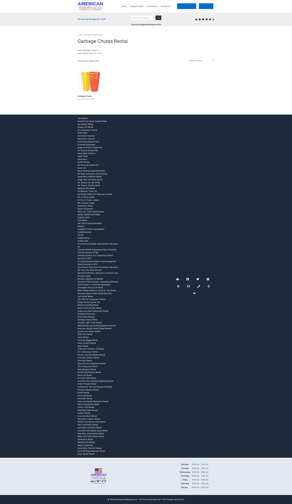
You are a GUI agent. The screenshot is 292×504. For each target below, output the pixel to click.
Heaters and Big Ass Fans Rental (92, 422)
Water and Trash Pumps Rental (91, 211)
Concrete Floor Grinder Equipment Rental (95, 381)
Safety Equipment (85, 209)
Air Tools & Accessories (88, 150)
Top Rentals (83, 118)
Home (124, 6)
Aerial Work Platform (86, 153)
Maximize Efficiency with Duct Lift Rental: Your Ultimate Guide (98, 274)
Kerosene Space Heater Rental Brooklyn (95, 293)
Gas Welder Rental (85, 124)
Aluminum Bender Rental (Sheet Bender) (95, 328)
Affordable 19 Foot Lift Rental (90, 287)
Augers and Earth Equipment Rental (93, 311)
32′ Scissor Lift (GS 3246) (89, 182)
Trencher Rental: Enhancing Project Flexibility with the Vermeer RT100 (97, 251)
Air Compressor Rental (87, 130)
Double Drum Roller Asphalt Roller (92, 121)
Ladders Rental (84, 413)
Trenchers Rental (85, 360)
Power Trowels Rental (87, 384)
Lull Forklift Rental (85, 296)
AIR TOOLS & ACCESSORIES (90, 223)
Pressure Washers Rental (88, 390)
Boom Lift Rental (85, 375)
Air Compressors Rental (88, 352)
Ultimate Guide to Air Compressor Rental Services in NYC (95, 257)
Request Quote (136, 6)
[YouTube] (203, 19)
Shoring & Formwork (86, 314)
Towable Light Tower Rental (90, 322)
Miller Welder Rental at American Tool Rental (97, 290)
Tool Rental (82, 220)
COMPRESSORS (84, 232)
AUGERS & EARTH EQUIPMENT (91, 229)
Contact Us (166, 6)
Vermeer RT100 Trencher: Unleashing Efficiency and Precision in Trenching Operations (98, 283)
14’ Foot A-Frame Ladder (88, 200)
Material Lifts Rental (86, 188)
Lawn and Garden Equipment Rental (93, 401)
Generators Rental (85, 206)
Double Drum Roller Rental (89, 331)
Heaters (81, 226)
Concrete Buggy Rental (88, 340)
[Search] (158, 18)
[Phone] (198, 286)
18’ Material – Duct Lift (87, 191)
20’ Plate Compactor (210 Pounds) (92, 174)
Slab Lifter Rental (85, 334)
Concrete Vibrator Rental (88, 357)
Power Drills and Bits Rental (89, 308)
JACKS (80, 235)
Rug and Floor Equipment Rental (91, 363)
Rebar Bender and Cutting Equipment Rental (97, 325)
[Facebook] (207, 19)
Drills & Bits (82, 133)
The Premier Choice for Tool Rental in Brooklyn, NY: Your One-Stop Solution (98, 268)
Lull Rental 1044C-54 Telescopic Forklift (95, 194)
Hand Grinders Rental (87, 343)
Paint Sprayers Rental (87, 369)
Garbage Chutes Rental (88, 319)
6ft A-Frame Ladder (86, 197)
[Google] (196, 19)
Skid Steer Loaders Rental (89, 419)
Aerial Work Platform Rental (89, 176)
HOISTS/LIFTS (84, 217)
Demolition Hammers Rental (90, 427)
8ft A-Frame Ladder (86, 203)
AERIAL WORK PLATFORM (89, 214)
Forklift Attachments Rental (89, 372)
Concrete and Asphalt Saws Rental (92, 430)
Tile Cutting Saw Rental (88, 366)
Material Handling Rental (88, 305)
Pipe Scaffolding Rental (88, 425)
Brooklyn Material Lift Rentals (90, 279)
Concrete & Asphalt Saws (88, 141)
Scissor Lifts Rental (86, 407)
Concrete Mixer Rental (87, 416)
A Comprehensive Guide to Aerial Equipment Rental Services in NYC (97, 262)
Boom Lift (82, 168)
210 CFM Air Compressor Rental (91, 299)
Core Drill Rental (85, 395)
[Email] (188, 286)
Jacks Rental (83, 337)
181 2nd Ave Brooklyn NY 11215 (92, 19)
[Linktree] (194, 293)
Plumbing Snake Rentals (88, 410)
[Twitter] (210, 19)
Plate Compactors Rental (88, 404)
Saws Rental (83, 346)
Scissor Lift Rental (85, 127)
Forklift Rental (84, 162)
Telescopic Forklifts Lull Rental (91, 349)
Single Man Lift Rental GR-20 (90, 179)
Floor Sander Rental (86, 454)
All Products (152, 6)
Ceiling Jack (83, 241)
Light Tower (83, 156)
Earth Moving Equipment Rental (91, 171)
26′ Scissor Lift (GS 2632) (89, 185)
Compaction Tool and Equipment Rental (95, 387)
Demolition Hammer (86, 136)
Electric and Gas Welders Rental (91, 355)
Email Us (206, 6)
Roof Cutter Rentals (86, 317)
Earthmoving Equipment (88, 165)
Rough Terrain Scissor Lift (89, 302)
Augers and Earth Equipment (90, 147)
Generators (82, 159)
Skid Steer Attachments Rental (91, 433)
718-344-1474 (187, 6)
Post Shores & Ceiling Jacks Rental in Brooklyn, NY (98, 245)
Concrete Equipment (86, 144)
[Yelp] (213, 19)
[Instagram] (200, 19)
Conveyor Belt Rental (87, 378)
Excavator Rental (85, 398)
